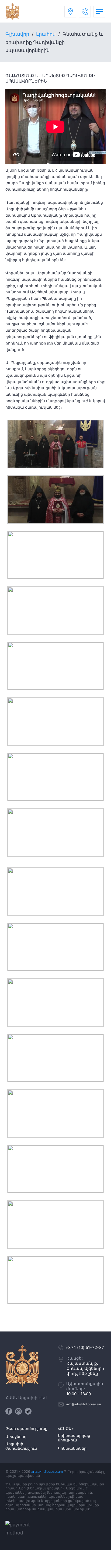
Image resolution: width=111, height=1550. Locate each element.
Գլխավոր (17, 34)
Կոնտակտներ (72, 1448)
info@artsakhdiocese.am (83, 1404)
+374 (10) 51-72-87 (84, 1347)
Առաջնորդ (15, 1436)
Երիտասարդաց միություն (74, 1437)
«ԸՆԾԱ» (66, 1428)
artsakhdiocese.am (47, 1471)
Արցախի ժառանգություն (21, 1446)
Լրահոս (46, 34)
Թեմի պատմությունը (26, 1428)
